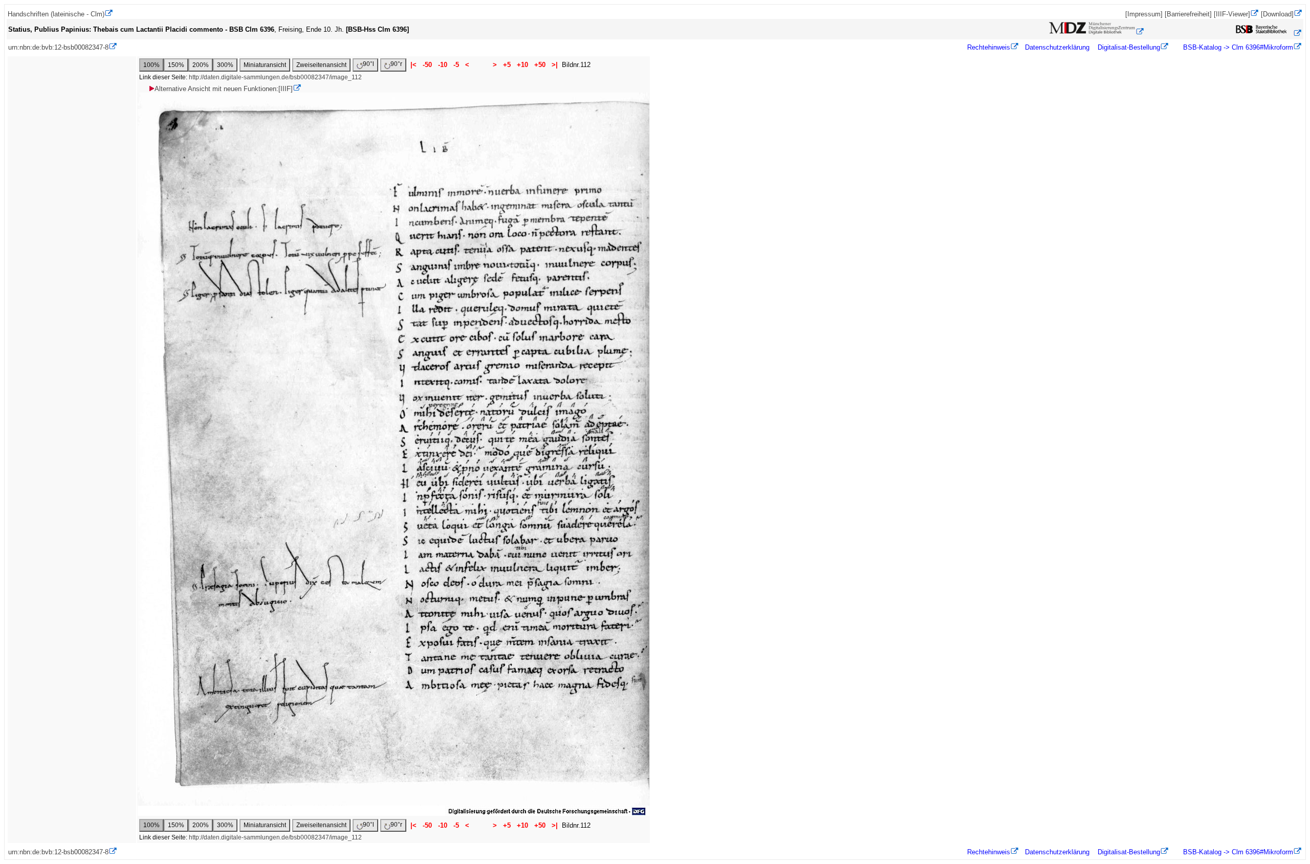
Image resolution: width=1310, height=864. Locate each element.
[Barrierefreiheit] (1188, 14)
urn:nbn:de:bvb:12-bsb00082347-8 (58, 47)
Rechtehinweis (988, 47)
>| (555, 65)
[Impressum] (1144, 14)
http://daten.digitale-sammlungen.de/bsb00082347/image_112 (275, 77)
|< (413, 65)
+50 (540, 65)
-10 (442, 65)
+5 (507, 65)
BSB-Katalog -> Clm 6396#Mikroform (1237, 47)
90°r (396, 64)
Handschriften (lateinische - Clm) (56, 14)
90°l (368, 64)
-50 (427, 65)
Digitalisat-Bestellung (1129, 47)
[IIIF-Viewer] (1232, 14)
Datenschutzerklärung (1057, 47)
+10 (522, 65)
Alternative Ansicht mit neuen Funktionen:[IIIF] (224, 89)
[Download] (1277, 14)
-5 (456, 65)
